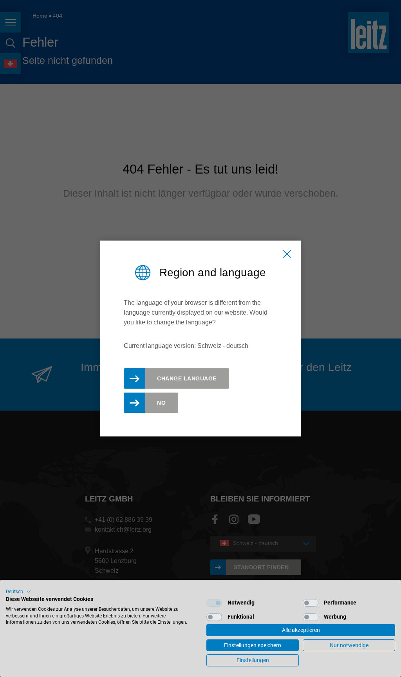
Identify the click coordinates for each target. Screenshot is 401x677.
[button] (18, 591)
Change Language (187, 378)
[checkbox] (214, 603)
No (161, 403)
